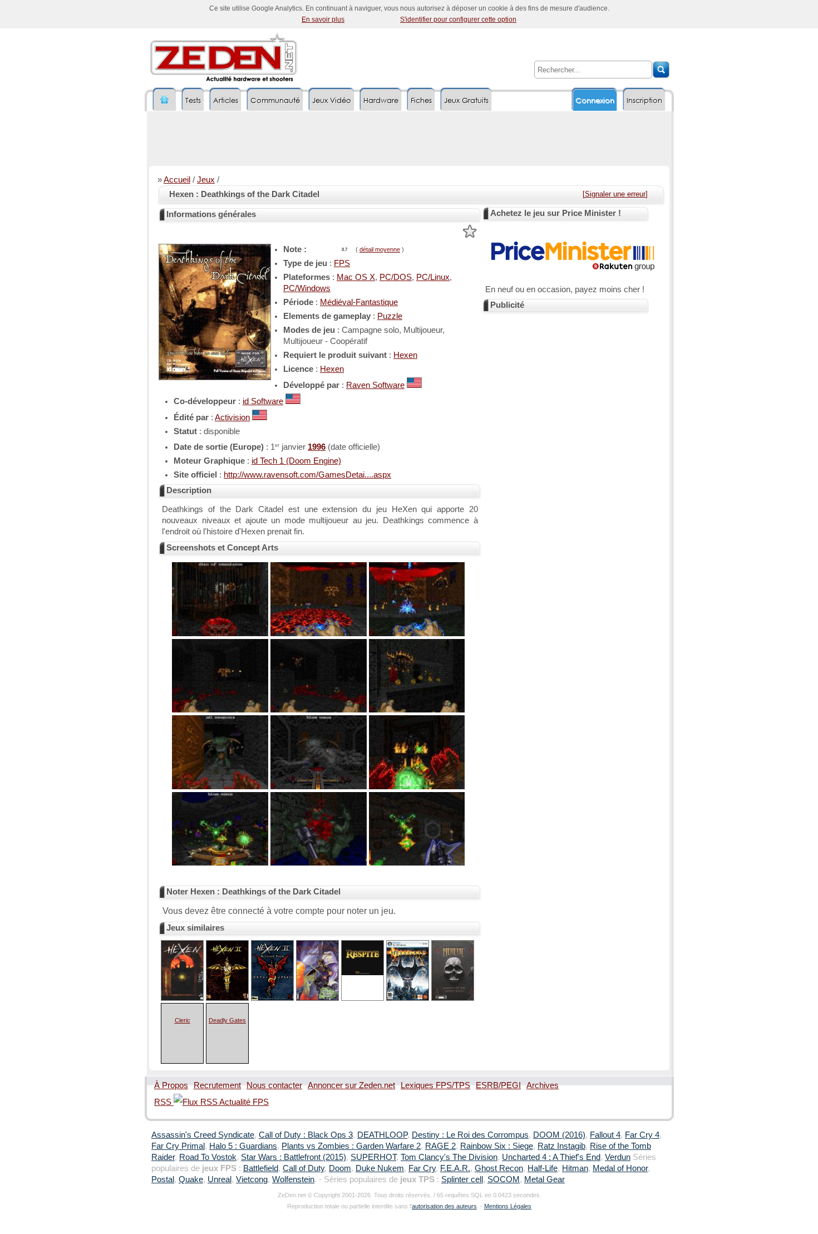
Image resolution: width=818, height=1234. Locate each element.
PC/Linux (433, 277)
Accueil (177, 179)
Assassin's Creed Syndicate (202, 1134)
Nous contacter (274, 1085)
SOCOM (503, 1179)
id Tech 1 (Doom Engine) (296, 460)
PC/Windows (307, 288)
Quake (191, 1179)
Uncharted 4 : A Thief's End (551, 1157)
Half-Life (543, 1168)
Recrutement (217, 1085)
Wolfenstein (293, 1179)
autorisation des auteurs (444, 1206)
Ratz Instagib (561, 1146)
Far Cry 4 (642, 1134)
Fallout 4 (605, 1134)
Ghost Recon (499, 1168)
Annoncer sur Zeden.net (351, 1085)
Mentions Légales (507, 1206)
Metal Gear (544, 1179)
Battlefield (260, 1168)
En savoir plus (323, 19)
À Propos (171, 1085)
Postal (162, 1179)
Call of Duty (303, 1168)
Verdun (617, 1157)
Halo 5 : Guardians (243, 1146)
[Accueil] (165, 100)
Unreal (219, 1179)
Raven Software (375, 385)
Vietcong (252, 1179)
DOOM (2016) (559, 1134)
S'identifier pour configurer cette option (458, 19)
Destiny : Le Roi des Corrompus (470, 1134)
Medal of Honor (620, 1168)
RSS (164, 1102)
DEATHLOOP (382, 1134)
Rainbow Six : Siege (496, 1146)
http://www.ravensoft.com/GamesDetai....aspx (307, 474)
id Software (263, 401)
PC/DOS (396, 277)
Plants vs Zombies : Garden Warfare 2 (351, 1146)
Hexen (405, 355)
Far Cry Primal (178, 1146)
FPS (342, 263)
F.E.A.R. (455, 1168)
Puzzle (389, 316)
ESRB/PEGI (498, 1085)
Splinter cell (462, 1179)
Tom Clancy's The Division (449, 1157)
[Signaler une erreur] (615, 194)
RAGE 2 (440, 1146)
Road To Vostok (207, 1157)
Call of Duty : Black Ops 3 (306, 1134)
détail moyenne (379, 249)
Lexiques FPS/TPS (435, 1085)
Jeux (206, 179)
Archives (542, 1085)
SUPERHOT (373, 1157)
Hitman (575, 1168)
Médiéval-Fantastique (359, 302)
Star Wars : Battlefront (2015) (293, 1157)
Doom (340, 1168)
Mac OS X (356, 277)
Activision (232, 417)
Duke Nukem (380, 1168)
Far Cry (422, 1168)
